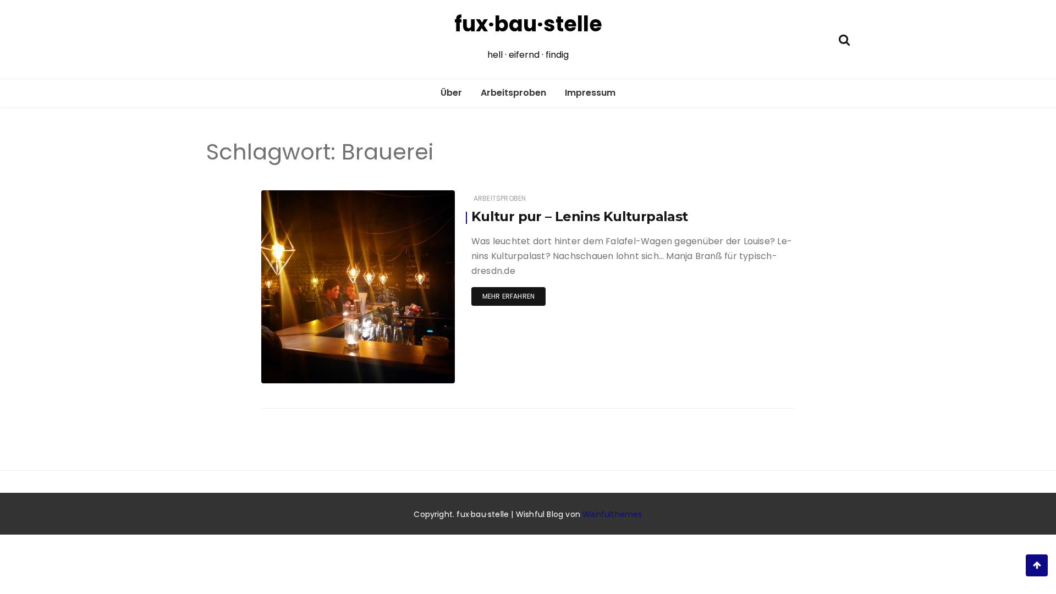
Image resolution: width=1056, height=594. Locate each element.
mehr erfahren (508, 296)
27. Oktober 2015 (414, 375)
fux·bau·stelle (528, 23)
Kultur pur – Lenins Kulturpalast (579, 216)
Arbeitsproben (513, 92)
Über (451, 92)
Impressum (590, 92)
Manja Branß (316, 376)
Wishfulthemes (612, 514)
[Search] (844, 38)
